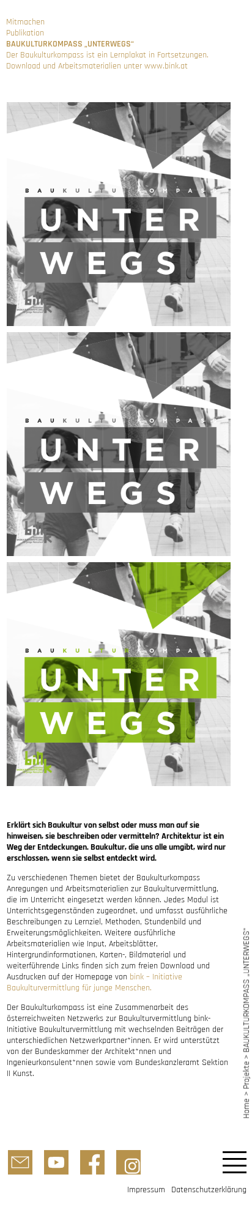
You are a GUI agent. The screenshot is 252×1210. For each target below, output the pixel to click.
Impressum (146, 1189)
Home (246, 1108)
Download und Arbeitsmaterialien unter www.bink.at (97, 66)
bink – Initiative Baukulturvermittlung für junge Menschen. (94, 982)
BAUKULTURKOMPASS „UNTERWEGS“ (246, 989)
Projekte (246, 1075)
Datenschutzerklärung (208, 1189)
